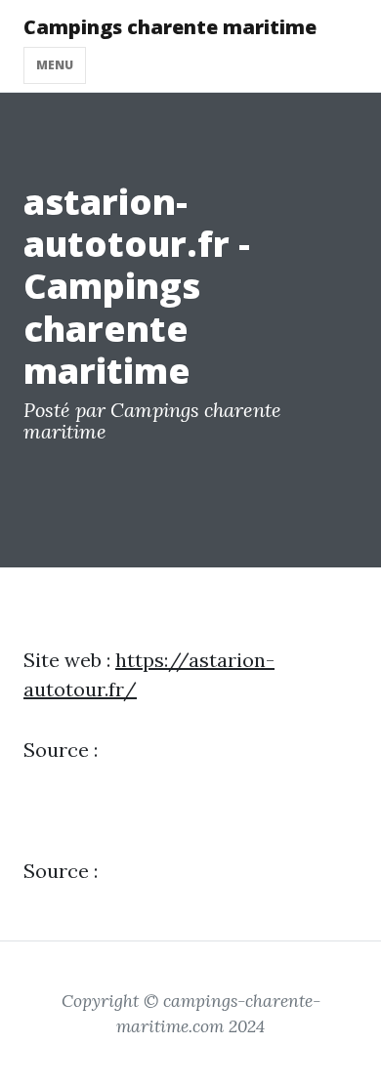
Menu (54, 65)
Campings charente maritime (170, 27)
